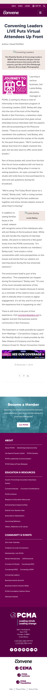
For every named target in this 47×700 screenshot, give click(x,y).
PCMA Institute (11, 494)
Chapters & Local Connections (16, 548)
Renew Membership (12, 559)
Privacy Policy (21, 689)
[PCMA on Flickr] (31, 649)
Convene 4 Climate (12, 564)
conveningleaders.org (28, 315)
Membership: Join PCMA (14, 553)
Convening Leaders (12, 575)
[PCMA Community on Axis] (35, 649)
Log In (38, 6)
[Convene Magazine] (11, 12)
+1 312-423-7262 (21, 643)
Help (11, 689)
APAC (14, 6)
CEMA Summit (27, 559)
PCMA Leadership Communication (18, 459)
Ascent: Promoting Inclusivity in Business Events (20, 481)
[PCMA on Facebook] (11, 649)
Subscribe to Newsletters (14, 516)
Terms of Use (33, 689)
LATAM (27, 6)
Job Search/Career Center (15, 453)
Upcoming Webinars (12, 521)
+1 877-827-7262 (20, 641)
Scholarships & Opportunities (16, 505)
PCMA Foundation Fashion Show (17, 591)
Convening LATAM (27, 569)
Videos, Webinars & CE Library (16, 527)
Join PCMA (23, 425)
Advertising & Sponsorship (27, 448)
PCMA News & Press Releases (16, 464)
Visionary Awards (11, 597)
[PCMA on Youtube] (27, 649)
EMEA (20, 6)
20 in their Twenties (12, 542)
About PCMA (10, 448)
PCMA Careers (32, 453)
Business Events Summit (14, 580)
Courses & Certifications (30, 489)
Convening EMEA (11, 569)
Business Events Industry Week (17, 586)
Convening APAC (28, 564)
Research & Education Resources (17, 499)
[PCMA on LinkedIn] (19, 649)
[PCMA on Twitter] (15, 649)
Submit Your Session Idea (14, 510)
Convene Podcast (11, 489)
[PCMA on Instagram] (23, 649)
